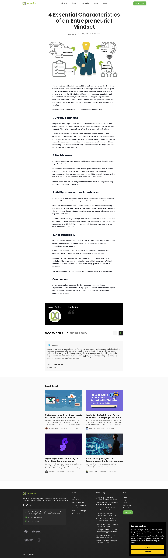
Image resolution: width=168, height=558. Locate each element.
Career (105, 3)
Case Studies (85, 3)
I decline (147, 552)
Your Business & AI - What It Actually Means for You (105, 509)
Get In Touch (139, 3)
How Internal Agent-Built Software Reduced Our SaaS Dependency (106, 515)
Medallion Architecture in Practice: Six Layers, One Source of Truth (107, 499)
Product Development (79, 505)
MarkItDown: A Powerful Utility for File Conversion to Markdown (107, 520)
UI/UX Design (76, 513)
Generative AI (76, 500)
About (125, 497)
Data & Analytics (77, 508)
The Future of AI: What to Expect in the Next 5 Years (107, 542)
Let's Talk (128, 512)
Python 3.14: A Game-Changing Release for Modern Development (107, 526)
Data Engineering (78, 502)
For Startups (127, 508)
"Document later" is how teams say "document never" (107, 503)
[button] (115, 333)
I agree (147, 547)
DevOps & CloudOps (79, 511)
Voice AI (74, 497)
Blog (124, 500)
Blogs (96, 3)
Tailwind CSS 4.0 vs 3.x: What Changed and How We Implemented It (105, 537)
